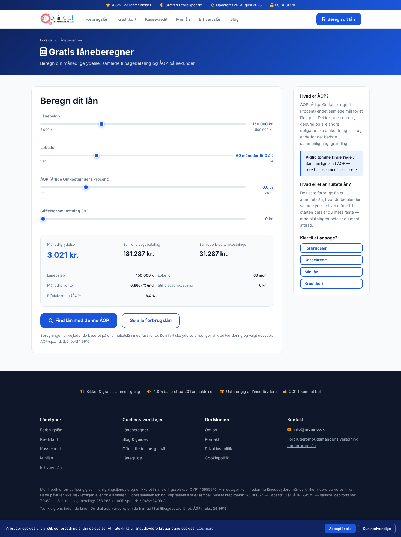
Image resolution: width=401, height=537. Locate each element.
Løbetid (47, 147)
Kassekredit (156, 19)
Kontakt (212, 439)
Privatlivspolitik (218, 448)
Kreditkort (126, 19)
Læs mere (205, 528)
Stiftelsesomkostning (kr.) (64, 210)
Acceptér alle (340, 528)
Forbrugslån (97, 19)
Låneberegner (135, 429)
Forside (46, 40)
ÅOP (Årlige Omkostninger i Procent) (74, 179)
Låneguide (132, 458)
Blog (234, 19)
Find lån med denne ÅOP (82, 320)
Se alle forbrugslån (151, 320)
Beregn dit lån (341, 19)
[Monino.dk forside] (57, 19)
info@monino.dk (309, 429)
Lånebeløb (50, 116)
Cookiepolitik (217, 458)
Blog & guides (135, 439)
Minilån (183, 19)
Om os (211, 429)
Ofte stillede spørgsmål (143, 448)
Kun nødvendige (377, 528)
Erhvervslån (210, 19)
